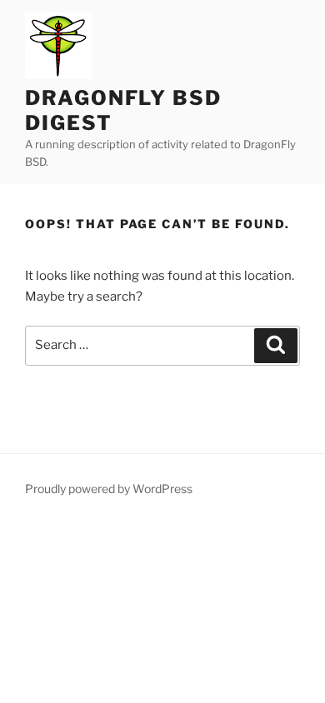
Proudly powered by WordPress (108, 488)
